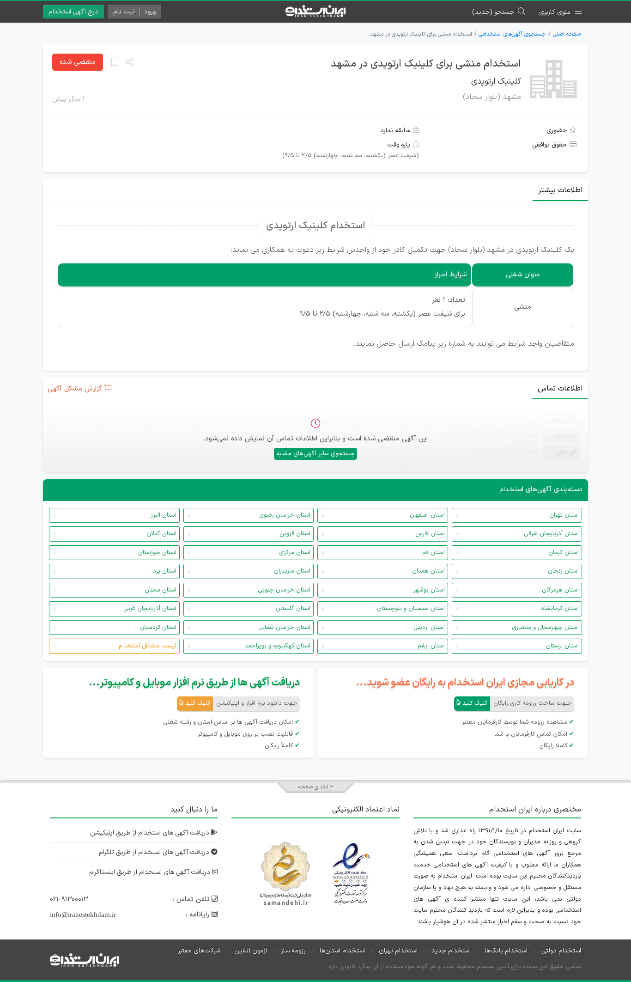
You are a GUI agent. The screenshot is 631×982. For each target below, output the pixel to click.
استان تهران (564, 515)
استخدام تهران (398, 951)
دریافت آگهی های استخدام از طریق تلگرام (155, 852)
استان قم (433, 552)
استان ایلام (431, 646)
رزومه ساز (293, 951)
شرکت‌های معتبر (199, 951)
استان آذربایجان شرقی (551, 533)
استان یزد (164, 571)
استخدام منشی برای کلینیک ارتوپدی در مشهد (426, 64)
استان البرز (163, 515)
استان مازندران (292, 571)
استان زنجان (563, 571)
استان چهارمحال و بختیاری (545, 627)
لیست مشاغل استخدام (147, 646)
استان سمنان (160, 590)
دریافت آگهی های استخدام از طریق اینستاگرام (150, 872)
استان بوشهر (429, 590)
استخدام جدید (451, 951)
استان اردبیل (429, 627)
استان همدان (428, 571)
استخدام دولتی (561, 951)
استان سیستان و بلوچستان (411, 608)
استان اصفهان (427, 515)
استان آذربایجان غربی (149, 608)
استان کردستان (158, 627)
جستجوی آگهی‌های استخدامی (512, 34)
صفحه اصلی (567, 34)
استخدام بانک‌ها (506, 951)
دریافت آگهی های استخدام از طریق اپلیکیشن (150, 833)
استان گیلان (161, 533)
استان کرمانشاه (560, 608)
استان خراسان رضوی (284, 515)
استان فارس (430, 533)
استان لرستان (562, 646)
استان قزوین (294, 533)
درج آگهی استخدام (73, 12)
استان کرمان (563, 552)
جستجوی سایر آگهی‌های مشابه (315, 453)
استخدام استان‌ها (342, 951)
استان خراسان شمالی (284, 627)
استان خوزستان (157, 552)
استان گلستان (293, 608)
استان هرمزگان (560, 590)
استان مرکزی (294, 552)
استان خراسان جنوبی (284, 590)
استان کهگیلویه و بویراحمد (277, 646)
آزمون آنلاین (250, 951)
